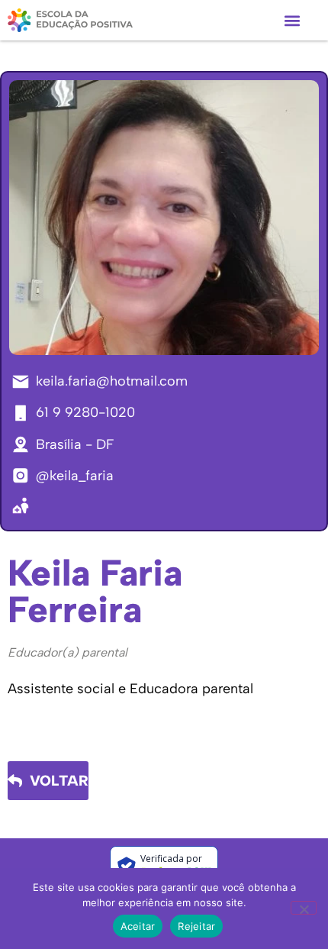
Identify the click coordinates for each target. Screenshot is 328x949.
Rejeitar (196, 926)
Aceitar (138, 926)
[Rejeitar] (304, 908)
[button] (291, 20)
